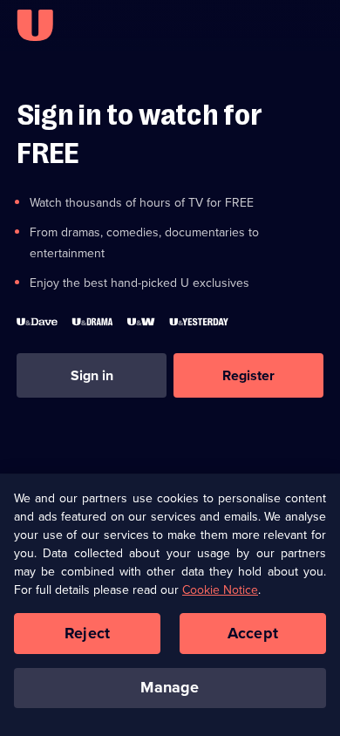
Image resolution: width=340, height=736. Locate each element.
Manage (169, 687)
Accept (253, 633)
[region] (170, 605)
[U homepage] (35, 25)
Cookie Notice (220, 590)
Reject (87, 633)
